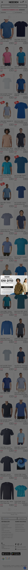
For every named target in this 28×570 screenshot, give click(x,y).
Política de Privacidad (9, 293)
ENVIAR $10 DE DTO (7, 287)
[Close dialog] (26, 276)
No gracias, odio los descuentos (7, 289)
